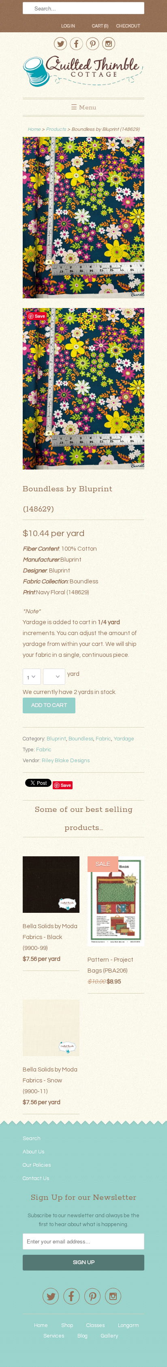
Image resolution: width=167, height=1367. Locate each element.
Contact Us (36, 1178)
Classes (95, 1325)
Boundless (81, 739)
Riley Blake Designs (66, 760)
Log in (68, 26)
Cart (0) (100, 26)
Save (66, 785)
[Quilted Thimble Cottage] (83, 73)
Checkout (128, 26)
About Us (33, 1152)
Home (41, 1325)
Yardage (123, 739)
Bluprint (56, 739)
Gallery (109, 1336)
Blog (82, 1336)
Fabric (103, 739)
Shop (67, 1325)
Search (32, 1138)
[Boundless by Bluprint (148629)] (83, 219)
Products (56, 129)
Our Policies (37, 1165)
